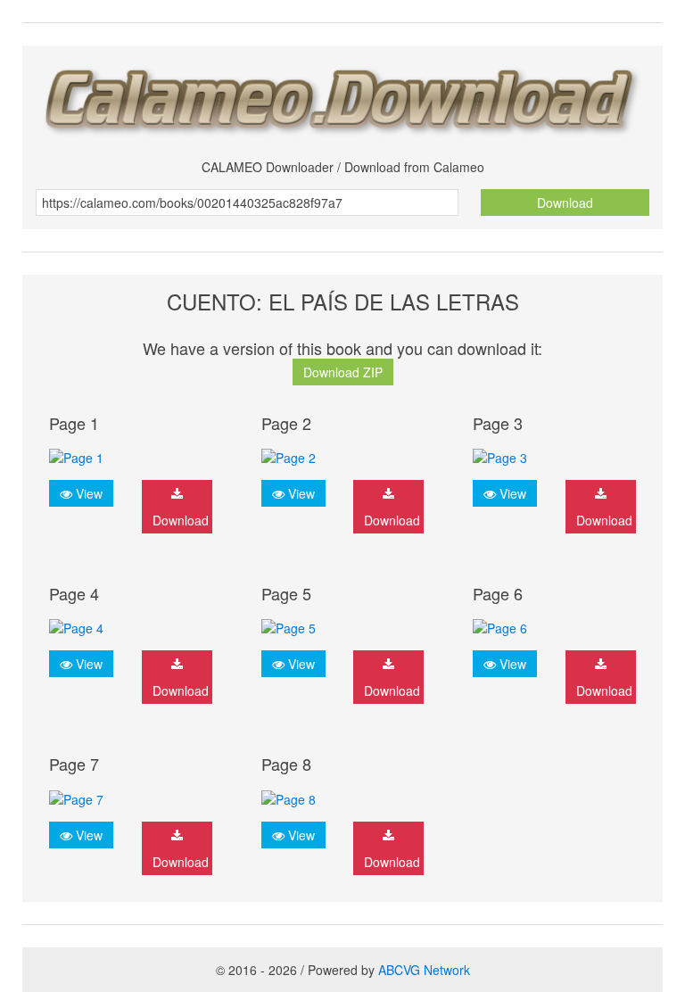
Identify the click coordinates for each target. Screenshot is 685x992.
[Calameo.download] (342, 96)
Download (565, 202)
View (87, 493)
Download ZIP (343, 372)
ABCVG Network (424, 970)
